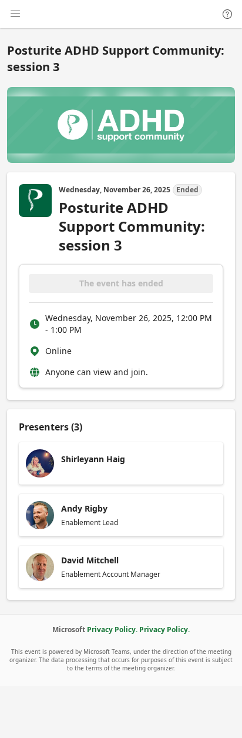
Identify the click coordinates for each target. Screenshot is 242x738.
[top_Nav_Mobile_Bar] (15, 14)
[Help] (227, 14)
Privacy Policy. (112, 630)
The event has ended (121, 283)
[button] (121, 463)
